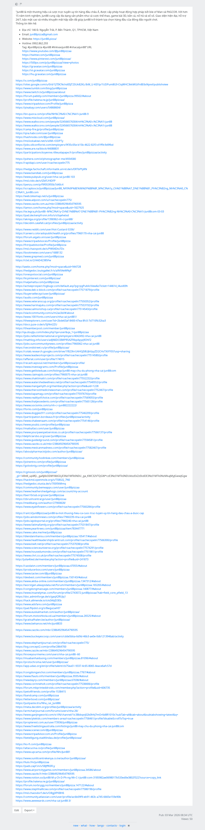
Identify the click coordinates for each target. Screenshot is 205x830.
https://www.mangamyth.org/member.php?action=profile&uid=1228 (57, 386)
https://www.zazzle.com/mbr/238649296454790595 (47, 630)
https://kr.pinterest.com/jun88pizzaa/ (38, 278)
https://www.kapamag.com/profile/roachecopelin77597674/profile (56, 394)
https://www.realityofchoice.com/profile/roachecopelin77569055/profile (59, 397)
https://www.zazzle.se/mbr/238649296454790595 (45, 650)
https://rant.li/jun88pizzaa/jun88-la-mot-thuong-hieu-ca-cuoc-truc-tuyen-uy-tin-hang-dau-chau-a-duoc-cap (80, 513)
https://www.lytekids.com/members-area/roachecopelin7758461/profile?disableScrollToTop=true (74, 718)
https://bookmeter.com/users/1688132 (39, 252)
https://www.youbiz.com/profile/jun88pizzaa (43, 424)
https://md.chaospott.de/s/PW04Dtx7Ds (40, 248)
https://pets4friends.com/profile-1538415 (41, 691)
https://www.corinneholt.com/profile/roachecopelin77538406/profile (57, 684)
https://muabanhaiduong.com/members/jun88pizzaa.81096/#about (57, 658)
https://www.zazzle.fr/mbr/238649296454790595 (45, 773)
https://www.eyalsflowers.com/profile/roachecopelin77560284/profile (58, 506)
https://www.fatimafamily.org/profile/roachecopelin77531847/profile (57, 524)
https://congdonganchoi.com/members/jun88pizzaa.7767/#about (55, 672)
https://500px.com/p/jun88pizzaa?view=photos (50, 62)
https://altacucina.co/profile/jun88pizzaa (40, 748)
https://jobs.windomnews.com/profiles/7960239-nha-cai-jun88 (53, 517)
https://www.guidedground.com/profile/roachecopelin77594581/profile (59, 440)
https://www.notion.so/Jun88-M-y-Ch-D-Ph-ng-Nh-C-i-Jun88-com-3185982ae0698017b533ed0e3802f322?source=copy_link (88, 777)
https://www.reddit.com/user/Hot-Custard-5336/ (45, 229)
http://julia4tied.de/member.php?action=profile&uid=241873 (52, 559)
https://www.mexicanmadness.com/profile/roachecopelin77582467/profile (61, 447)
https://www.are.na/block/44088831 (37, 148)
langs (100, 825)
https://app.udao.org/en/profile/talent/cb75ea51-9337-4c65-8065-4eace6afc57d (64, 666)
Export (29, 810)
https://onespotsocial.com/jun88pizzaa (39, 274)
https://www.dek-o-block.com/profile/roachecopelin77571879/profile (57, 290)
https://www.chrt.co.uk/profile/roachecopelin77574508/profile (53, 555)
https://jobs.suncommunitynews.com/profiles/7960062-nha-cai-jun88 (57, 343)
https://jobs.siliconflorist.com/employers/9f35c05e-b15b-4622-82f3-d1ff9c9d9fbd (64, 144)
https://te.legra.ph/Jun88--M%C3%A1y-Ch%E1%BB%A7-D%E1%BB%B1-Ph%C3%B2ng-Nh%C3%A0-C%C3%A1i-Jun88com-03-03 (90, 211)
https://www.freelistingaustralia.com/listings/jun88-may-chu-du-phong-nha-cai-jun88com (70, 726)
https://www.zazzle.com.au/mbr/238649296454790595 (48, 204)
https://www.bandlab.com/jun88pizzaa (39, 173)
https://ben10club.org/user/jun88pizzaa (40, 495)
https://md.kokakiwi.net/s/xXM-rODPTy (39, 141)
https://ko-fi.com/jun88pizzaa (33, 744)
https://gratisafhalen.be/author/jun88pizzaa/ (43, 619)
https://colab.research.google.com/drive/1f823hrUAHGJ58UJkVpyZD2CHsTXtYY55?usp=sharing (73, 351)
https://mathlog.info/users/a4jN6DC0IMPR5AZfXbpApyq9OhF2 (53, 340)
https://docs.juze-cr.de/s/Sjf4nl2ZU (36, 324)
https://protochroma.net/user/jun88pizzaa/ (42, 662)
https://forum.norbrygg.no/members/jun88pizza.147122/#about (55, 785)
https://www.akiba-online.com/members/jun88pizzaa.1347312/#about (58, 581)
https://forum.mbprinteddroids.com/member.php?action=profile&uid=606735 (63, 687)
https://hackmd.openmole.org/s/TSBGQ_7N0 (43, 480)
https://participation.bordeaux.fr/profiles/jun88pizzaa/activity (53, 417)
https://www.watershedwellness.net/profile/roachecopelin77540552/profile (61, 382)
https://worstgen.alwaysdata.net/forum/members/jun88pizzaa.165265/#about (63, 585)
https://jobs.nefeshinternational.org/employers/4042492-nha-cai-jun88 (58, 336)
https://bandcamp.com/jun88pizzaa (37, 695)
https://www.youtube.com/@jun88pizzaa (46, 51)
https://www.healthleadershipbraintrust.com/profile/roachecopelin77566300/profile (67, 540)
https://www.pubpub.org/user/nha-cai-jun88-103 (45, 177)
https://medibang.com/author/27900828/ (41, 503)
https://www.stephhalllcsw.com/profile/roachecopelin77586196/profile (58, 789)
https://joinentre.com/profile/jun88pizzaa (41, 462)
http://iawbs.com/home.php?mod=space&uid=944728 (48, 266)
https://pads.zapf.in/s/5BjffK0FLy (35, 766)
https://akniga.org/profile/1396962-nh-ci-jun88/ (44, 219)
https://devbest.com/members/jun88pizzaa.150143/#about (51, 577)
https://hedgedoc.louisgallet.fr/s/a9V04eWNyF (44, 270)
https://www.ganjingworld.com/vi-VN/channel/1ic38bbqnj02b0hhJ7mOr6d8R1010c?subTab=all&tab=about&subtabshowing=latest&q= (97, 714)
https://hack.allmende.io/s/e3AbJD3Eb (39, 600)
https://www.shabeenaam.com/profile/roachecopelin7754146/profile (57, 420)
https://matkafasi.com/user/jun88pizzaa (40, 428)
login (122, 825)
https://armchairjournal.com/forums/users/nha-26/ (47, 711)
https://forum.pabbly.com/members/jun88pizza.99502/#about (53, 96)
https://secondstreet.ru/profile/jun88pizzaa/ (42, 347)
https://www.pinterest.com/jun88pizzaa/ (46, 58)
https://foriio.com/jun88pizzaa (34, 409)
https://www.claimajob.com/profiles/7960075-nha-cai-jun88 (51, 374)
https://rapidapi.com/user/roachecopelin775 (43, 162)
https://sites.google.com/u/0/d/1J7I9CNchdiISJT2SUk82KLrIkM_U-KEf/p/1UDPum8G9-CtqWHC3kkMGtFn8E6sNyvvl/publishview (92, 84)
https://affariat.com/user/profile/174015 (40, 359)
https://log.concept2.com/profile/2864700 (41, 646)
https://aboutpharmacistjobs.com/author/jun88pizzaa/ (49, 451)
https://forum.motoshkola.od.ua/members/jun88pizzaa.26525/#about (58, 616)
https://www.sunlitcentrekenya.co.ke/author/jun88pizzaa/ (51, 758)
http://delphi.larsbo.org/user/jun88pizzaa (41, 436)
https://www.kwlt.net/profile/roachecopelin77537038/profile (52, 544)
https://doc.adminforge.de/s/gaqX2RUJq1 (41, 596)
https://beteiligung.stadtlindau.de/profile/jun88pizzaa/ (49, 738)
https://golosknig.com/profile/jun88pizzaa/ (42, 465)
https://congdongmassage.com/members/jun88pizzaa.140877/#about (58, 589)
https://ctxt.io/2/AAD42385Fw (33, 260)
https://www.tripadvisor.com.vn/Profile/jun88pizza (46, 734)
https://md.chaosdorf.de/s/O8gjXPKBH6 (40, 793)
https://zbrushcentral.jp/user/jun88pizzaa (41, 499)
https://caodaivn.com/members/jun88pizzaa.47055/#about (51, 566)
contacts (112, 825)
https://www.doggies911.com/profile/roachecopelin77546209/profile (57, 413)
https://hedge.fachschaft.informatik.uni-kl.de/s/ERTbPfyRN (51, 169)
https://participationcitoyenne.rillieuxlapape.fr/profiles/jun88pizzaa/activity (61, 152)
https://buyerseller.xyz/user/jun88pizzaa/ (40, 293)
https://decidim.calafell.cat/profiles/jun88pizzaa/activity (49, 223)
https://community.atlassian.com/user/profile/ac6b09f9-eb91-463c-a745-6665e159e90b (68, 797)
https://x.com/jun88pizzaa (31, 80)
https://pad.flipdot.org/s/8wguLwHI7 (38, 608)
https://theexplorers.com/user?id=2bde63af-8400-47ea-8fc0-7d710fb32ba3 (61, 320)
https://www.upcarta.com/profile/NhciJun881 (43, 752)
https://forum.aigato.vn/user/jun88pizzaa (41, 237)
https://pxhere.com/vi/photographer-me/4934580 (46, 159)
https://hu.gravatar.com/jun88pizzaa (44, 74)
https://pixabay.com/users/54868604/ (38, 107)
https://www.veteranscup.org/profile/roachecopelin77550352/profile (57, 301)
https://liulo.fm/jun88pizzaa (32, 762)
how (92, 825)
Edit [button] (16, 810)
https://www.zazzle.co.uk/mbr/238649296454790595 (47, 444)
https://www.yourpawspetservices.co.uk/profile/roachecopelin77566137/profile (64, 432)
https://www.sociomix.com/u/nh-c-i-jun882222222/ (46, 405)
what (84, 825)
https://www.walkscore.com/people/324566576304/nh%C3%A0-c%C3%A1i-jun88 (64, 121)
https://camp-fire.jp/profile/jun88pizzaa (40, 129)
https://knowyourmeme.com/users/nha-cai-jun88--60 (48, 654)
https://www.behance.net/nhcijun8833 (39, 623)
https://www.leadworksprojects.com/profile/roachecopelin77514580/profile (62, 355)
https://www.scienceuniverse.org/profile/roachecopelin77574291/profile (59, 548)
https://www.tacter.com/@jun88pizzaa (39, 573)
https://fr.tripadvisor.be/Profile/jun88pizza (41, 245)
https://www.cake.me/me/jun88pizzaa (39, 532)
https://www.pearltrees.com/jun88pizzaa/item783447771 (50, 528)
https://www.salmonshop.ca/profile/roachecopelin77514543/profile (57, 309)
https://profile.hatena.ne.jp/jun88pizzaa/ (40, 100)
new (75, 825)
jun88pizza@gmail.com (44, 34)
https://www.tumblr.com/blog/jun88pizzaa (41, 88)
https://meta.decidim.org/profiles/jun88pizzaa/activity (48, 707)
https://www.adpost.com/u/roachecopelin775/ (44, 200)
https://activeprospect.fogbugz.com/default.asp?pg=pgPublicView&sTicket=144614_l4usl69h (72, 286)
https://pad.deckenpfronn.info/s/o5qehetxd (42, 215)
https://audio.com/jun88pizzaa (34, 297)
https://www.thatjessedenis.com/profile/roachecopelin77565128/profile (59, 401)
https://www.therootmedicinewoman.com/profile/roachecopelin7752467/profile (64, 390)
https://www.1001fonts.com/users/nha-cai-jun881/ (46, 316)
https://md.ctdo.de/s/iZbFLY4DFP (36, 180)
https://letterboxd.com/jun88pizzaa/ (38, 699)
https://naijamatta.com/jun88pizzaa (37, 282)
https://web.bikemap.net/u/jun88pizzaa (40, 196)
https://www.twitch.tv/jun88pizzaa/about (40, 92)
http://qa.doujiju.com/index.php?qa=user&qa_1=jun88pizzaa (52, 332)
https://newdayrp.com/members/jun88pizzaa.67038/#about (52, 680)
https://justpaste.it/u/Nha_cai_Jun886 (38, 703)
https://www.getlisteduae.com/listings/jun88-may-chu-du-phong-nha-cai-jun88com (66, 370)
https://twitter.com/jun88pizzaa (41, 55)
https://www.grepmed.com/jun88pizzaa (40, 256)
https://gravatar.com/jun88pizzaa (42, 66)
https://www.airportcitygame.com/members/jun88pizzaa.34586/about (58, 770)
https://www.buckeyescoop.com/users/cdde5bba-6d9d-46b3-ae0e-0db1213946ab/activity (70, 636)
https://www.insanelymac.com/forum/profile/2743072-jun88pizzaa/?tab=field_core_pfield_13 (72, 592)
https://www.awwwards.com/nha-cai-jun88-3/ (43, 800)
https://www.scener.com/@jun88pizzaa (39, 730)
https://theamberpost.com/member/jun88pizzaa (45, 328)
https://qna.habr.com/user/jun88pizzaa (39, 133)
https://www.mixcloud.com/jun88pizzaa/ (40, 118)
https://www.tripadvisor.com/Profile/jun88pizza (44, 103)
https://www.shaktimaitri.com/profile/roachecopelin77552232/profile (58, 378)
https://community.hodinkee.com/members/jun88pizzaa (50, 458)
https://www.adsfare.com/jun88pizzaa (39, 604)
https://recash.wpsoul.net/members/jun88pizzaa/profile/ (50, 363)
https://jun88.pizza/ (45, 39)
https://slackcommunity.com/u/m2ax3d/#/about (45, 313)
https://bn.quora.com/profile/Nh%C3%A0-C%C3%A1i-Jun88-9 (52, 114)
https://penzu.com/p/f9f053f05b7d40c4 (39, 184)
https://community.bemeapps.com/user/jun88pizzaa (47, 487)
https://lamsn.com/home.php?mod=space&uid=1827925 (50, 207)
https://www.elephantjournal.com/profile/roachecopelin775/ (52, 643)
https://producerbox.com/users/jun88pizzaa (43, 569)
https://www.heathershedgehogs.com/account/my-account (52, 491)
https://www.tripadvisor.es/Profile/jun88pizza (43, 241)
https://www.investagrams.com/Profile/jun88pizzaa (47, 367)
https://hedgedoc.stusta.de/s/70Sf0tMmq (41, 483)
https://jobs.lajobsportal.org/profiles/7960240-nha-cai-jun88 (52, 521)
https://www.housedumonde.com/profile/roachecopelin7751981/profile (59, 551)
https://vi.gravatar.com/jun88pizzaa (43, 70)
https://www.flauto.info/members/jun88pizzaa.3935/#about (52, 676)
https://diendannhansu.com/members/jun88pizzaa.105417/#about (56, 536)
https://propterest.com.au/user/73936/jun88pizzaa (46, 722)
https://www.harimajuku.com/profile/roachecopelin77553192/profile (57, 305)
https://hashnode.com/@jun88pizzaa (38, 137)
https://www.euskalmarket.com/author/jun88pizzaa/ (48, 612)
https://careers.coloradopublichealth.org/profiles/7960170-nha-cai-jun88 (60, 233)
